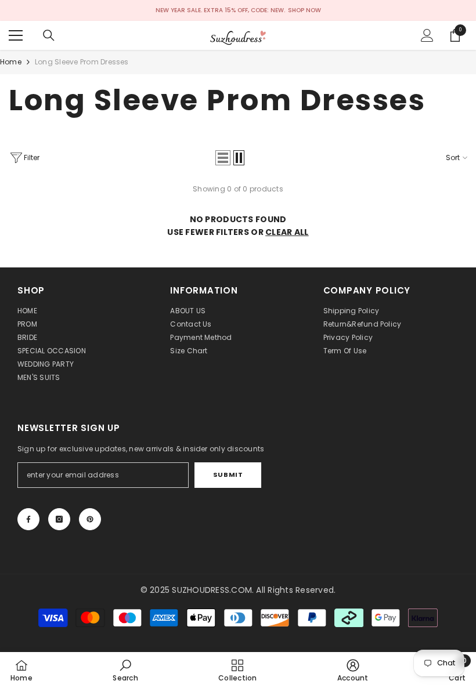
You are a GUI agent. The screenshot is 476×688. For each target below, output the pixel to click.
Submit (228, 474)
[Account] (427, 35)
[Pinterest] (90, 519)
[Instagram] (59, 519)
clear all (287, 232)
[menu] (16, 35)
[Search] (49, 35)
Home (10, 62)
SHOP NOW (304, 10)
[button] (222, 157)
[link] (125, 670)
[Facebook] (28, 519)
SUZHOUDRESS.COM (212, 590)
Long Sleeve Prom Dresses (82, 62)
